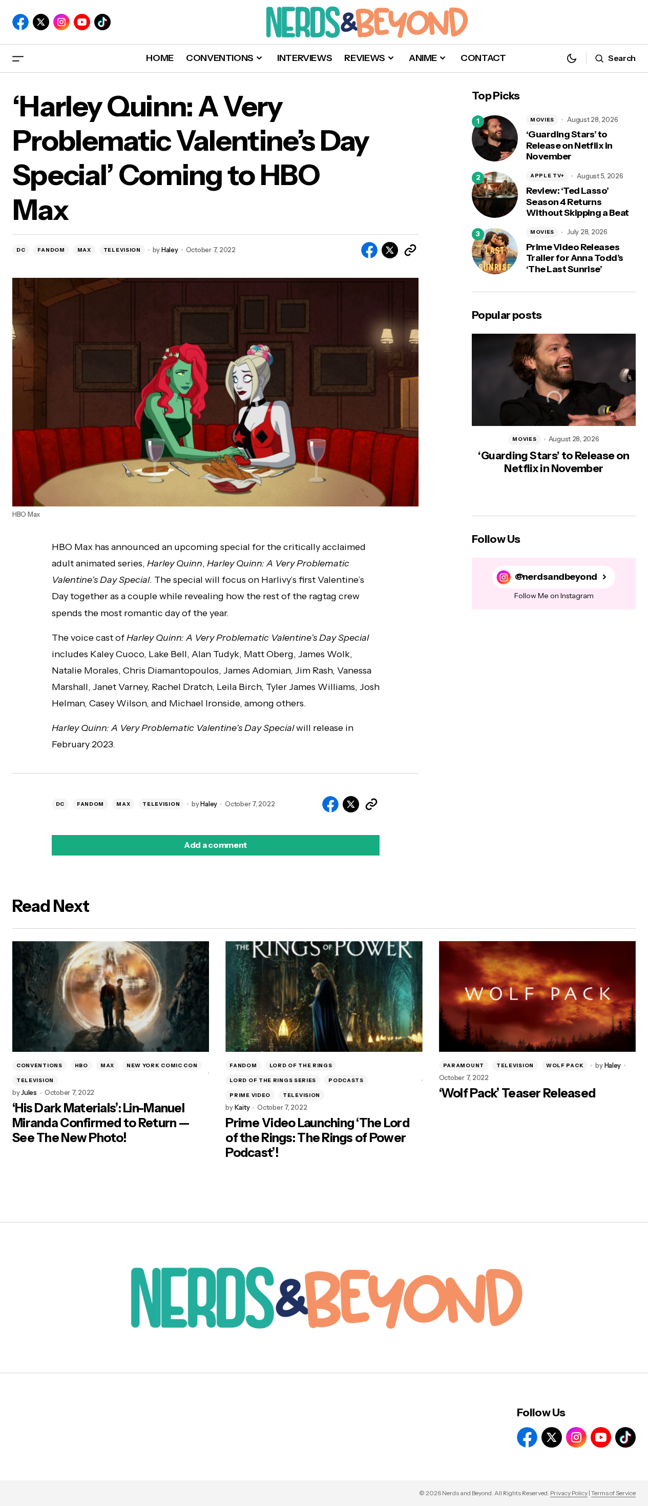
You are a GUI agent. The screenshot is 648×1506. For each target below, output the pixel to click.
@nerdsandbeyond (556, 577)
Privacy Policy (569, 1493)
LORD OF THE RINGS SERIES (272, 1080)
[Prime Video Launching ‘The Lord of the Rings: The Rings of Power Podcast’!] (323, 996)
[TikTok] (102, 22)
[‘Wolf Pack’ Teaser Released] (537, 996)
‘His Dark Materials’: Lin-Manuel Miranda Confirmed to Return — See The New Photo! (100, 1123)
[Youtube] (82, 22)
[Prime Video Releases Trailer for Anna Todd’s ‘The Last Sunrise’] (495, 251)
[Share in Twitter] (390, 250)
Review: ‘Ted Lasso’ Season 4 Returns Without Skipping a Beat (577, 202)
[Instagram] (61, 22)
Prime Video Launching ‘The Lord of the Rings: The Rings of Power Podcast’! (317, 1138)
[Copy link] (410, 250)
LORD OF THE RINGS (300, 1065)
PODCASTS (346, 1080)
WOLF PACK (564, 1065)
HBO (81, 1065)
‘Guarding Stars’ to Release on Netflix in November (569, 145)
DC (20, 250)
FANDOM (51, 250)
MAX (84, 250)
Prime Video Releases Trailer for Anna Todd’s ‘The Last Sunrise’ (574, 258)
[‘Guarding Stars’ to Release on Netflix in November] (495, 138)
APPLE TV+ (547, 175)
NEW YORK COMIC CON (162, 1065)
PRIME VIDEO (249, 1095)
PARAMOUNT (463, 1065)
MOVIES (542, 119)
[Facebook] (20, 22)
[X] (41, 22)
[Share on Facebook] (369, 250)
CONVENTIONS (39, 1065)
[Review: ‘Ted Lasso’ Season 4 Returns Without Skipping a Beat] (495, 195)
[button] (18, 58)
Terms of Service (613, 1493)
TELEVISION (122, 250)
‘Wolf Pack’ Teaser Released (517, 1093)
